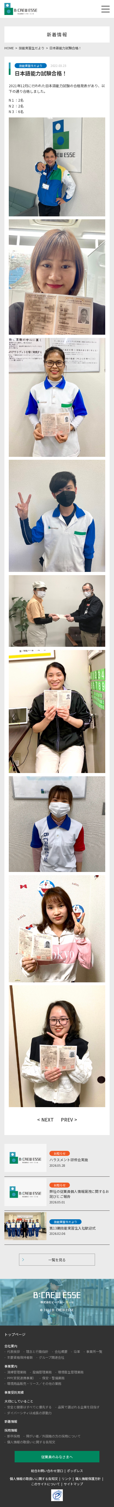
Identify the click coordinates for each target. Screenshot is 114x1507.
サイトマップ (73, 1483)
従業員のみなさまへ (57, 1456)
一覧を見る (57, 1259)
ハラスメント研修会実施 (68, 1159)
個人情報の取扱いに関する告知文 (31, 1441)
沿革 (77, 1351)
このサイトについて (45, 1483)
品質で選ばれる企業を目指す (79, 1407)
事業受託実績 (14, 1392)
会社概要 (61, 1351)
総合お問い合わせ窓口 (47, 1470)
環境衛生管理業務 (71, 1372)
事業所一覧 (94, 1351)
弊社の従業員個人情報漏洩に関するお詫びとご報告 (79, 1194)
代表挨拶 (13, 1351)
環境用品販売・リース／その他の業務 (34, 1383)
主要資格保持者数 (20, 1357)
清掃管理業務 (16, 1372)
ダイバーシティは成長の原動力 (29, 1412)
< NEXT (45, 1119)
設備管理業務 (42, 1372)
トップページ (14, 1334)
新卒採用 (13, 1436)
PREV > (69, 1119)
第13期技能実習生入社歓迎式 (72, 1227)
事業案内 (10, 1366)
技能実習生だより (30, 65)
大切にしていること (18, 1401)
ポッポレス (75, 1470)
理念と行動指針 (37, 1351)
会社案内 (10, 1345)
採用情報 (10, 1430)
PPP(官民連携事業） (21, 1377)
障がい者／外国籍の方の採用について (53, 1436)
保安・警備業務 (53, 1377)
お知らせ (59, 1153)
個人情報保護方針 (88, 1478)
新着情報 (10, 1421)
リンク (66, 1478)
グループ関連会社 (51, 1357)
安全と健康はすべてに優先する (29, 1407)
